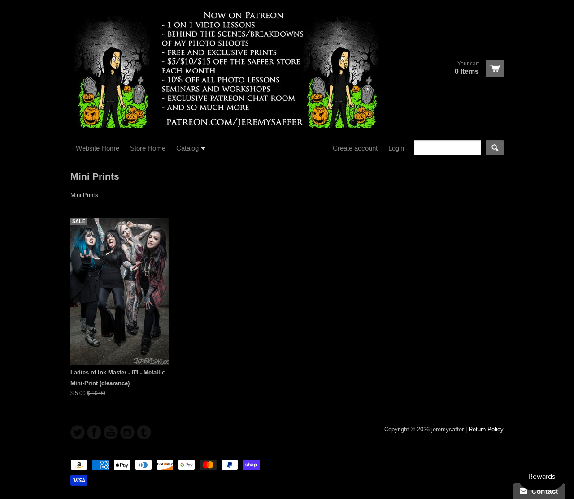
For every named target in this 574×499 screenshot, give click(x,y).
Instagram (127, 432)
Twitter (77, 432)
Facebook (94, 432)
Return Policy (486, 429)
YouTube (111, 432)
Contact (542, 491)
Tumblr (144, 432)
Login (396, 148)
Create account (355, 148)
